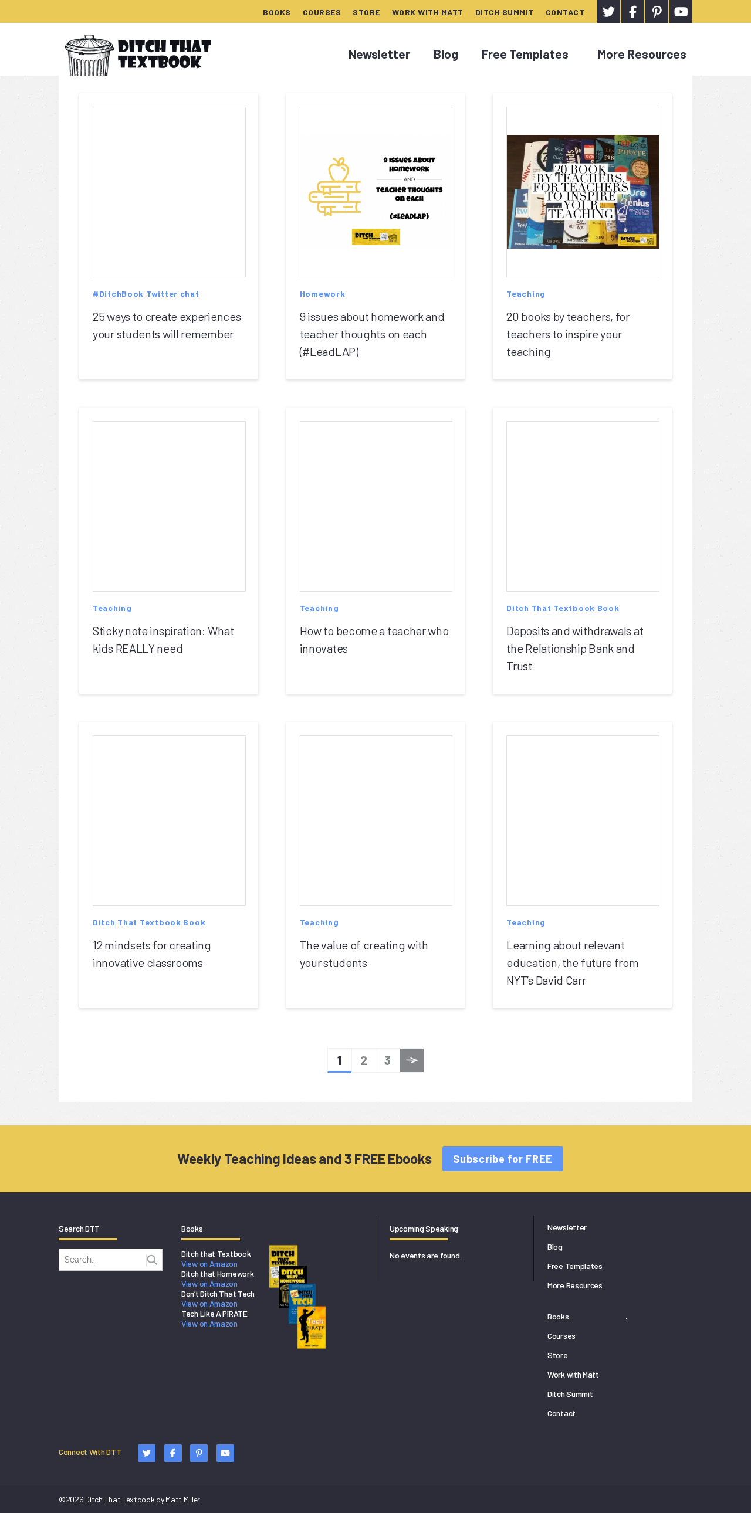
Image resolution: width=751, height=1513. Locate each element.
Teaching (526, 293)
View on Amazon (209, 1263)
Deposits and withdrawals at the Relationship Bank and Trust (574, 648)
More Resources (642, 53)
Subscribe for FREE (503, 1158)
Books (277, 12)
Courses (322, 12)
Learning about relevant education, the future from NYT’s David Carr (572, 962)
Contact (565, 12)
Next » (412, 1063)
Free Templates (525, 53)
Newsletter (379, 53)
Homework (323, 293)
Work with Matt (428, 12)
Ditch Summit (504, 12)
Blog (446, 53)
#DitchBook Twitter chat (146, 293)
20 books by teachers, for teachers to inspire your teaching (568, 333)
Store (366, 12)
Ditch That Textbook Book (562, 608)
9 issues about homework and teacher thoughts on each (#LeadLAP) (372, 333)
